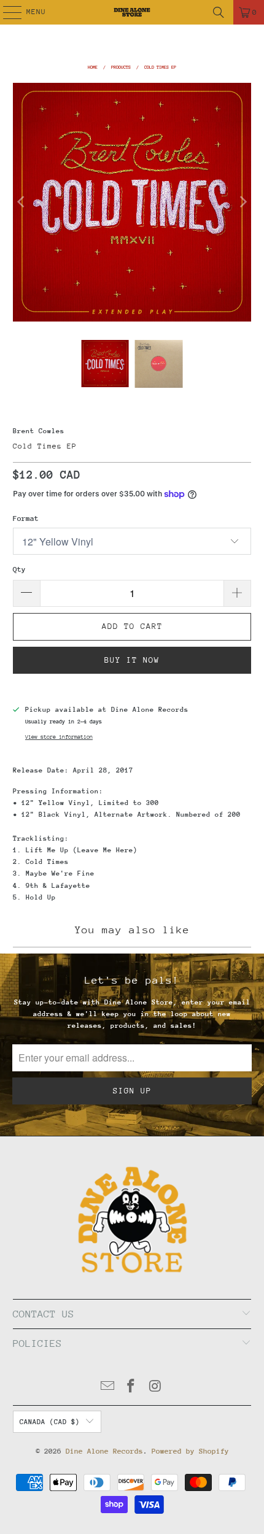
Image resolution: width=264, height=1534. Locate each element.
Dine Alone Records (104, 1451)
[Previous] (22, 202)
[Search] (218, 12)
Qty (19, 569)
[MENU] (6, 12)
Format (26, 518)
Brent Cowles (38, 431)
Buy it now (132, 660)
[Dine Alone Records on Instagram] (155, 1387)
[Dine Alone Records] (132, 12)
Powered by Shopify (190, 1451)
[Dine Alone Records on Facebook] (131, 1387)
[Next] (242, 202)
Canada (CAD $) (50, 1422)
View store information (59, 736)
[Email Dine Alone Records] (107, 1387)
